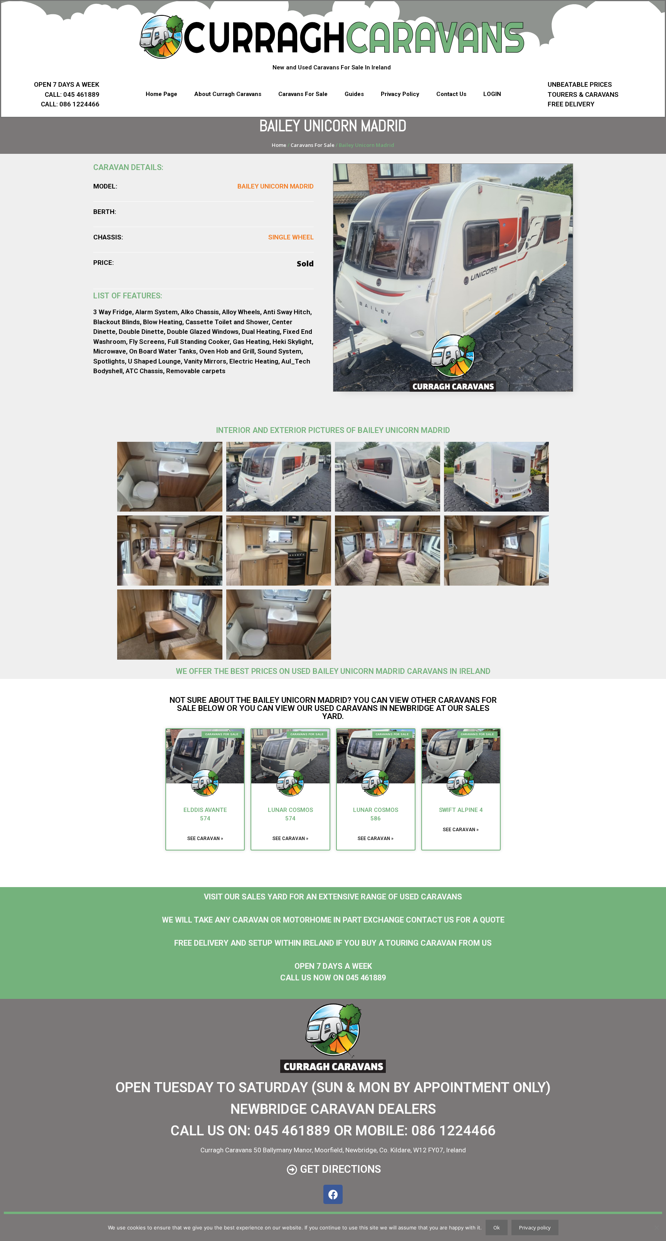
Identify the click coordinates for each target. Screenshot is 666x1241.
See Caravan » (205, 838)
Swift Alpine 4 (461, 810)
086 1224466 (453, 1131)
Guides (354, 94)
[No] (656, 1227)
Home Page (161, 94)
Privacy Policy (400, 94)
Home (279, 144)
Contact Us (451, 94)
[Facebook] (333, 1194)
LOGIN (492, 94)
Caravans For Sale (303, 94)
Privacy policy (535, 1227)
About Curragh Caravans (227, 94)
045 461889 (292, 1131)
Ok (496, 1227)
